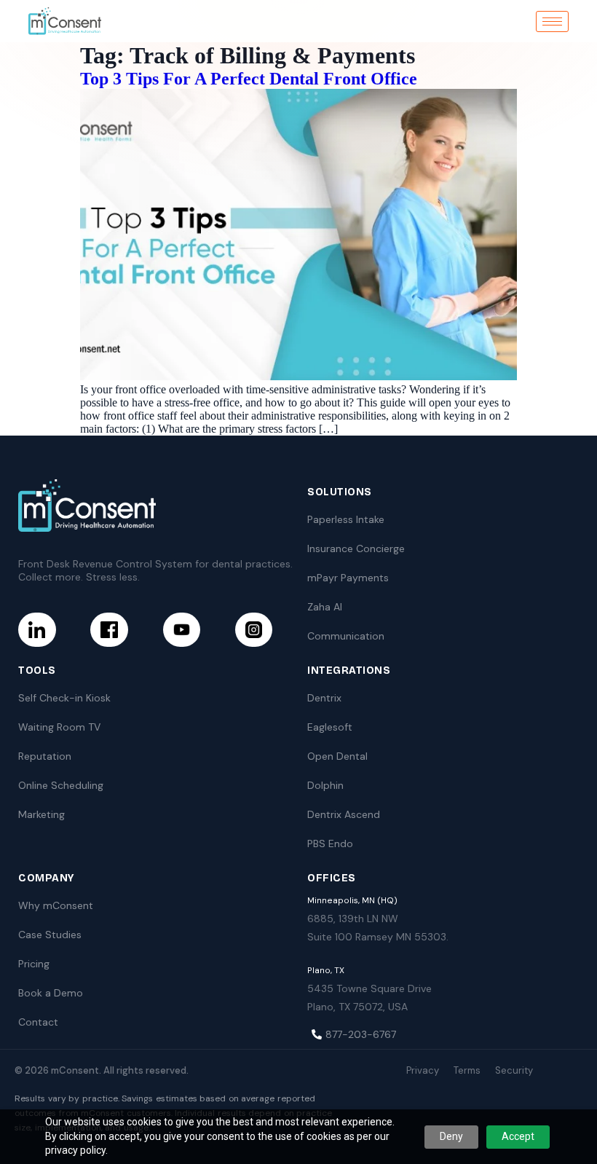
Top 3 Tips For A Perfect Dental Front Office (248, 78)
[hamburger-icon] (552, 21)
